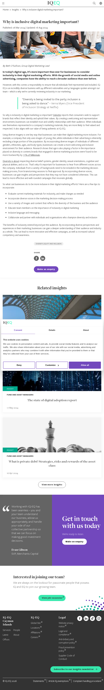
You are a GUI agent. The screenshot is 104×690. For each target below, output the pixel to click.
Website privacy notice (66, 625)
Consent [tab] (18, 330)
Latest (5, 635)
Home (6, 9)
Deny (19, 365)
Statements (38, 681)
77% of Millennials (31, 155)
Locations (35, 628)
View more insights (52, 484)
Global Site (36, 623)
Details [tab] (52, 330)
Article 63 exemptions (58, 681)
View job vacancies (52, 597)
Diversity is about (11, 161)
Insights (15, 9)
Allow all (85, 365)
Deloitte (57, 115)
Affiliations (35, 632)
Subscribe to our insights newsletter (74, 669)
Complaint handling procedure (87, 681)
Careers (34, 637)
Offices (6, 639)
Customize (50, 365)
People (16, 630)
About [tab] (86, 330)
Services (7, 630)
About (16, 635)
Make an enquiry (46, 269)
